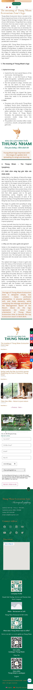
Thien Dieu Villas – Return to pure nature (14, 401)
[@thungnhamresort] (31, 344)
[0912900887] (31, 332)
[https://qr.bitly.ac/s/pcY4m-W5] (31, 347)
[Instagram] (10, 527)
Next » (20, 407)
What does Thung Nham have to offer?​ (16, 631)
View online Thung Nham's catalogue (16, 672)
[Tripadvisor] (22, 527)
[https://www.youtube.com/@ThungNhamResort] (31, 341)
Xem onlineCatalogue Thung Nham (16, 651)
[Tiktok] (10, 532)
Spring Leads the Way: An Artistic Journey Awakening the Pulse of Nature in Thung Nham (15, 373)
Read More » (4, 349)
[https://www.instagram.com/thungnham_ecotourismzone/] (31, 350)
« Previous (14, 407)
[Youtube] (4, 532)
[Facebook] (4, 527)
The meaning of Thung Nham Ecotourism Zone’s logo (15, 344)
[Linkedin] (16, 527)
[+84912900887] (31, 335)
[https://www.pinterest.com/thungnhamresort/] (31, 357)
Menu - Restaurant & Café (16, 611)
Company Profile (16, 594)
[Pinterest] (16, 532)
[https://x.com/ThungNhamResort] (31, 354)
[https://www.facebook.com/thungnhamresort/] (31, 338)
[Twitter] (22, 532)
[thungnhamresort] (31, 360)
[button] (17, 7)
